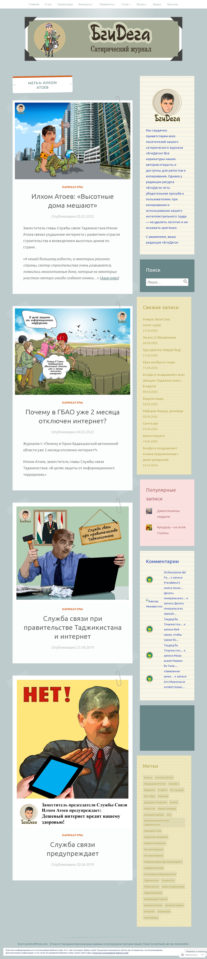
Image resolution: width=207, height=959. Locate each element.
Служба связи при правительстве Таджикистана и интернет (73, 627)
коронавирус (151, 917)
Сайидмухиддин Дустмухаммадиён (163, 862)
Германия (163, 796)
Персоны (172, 4)
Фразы (140, 4)
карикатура (163, 911)
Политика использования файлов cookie (111, 953)
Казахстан (149, 808)
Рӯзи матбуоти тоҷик (159, 362)
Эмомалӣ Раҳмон (174, 905)
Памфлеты (106, 4)
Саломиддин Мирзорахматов (160, 874)
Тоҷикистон (168, 880)
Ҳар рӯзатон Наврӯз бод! (162, 350)
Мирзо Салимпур (167, 808)
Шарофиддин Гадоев (155, 899)
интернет (149, 911)
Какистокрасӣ (154, 436)
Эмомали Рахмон (153, 905)
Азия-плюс (109, 278)
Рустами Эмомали (153, 849)
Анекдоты (85, 4)
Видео (157, 4)
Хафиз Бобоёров (153, 893)
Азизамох (174, 783)
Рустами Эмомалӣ (153, 855)
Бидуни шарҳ (153, 398)
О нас (48, 4)
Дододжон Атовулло (155, 802)
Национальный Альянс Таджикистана (156, 822)
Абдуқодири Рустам (155, 783)
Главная (34, 4)
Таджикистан (151, 880)
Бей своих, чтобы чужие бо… (173, 634)
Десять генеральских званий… (174, 608)
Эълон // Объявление (159, 337)
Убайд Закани (151, 886)
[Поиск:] (167, 282)
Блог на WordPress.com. (33, 943)
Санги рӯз (150, 423)
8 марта (148, 777)
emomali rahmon (164, 777)
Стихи (125, 4)
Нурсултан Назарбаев (156, 837)
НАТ (169, 814)
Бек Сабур (149, 796)
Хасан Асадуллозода (173, 886)
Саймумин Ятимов (153, 868)
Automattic (182, 943)
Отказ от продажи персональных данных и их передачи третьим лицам (96, 943)
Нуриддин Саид (152, 830)
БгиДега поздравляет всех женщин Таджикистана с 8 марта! (164, 380)
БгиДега (162, 790)
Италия (174, 802)
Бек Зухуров (177, 790)
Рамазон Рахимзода (155, 843)
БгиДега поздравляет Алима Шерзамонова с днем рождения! (161, 453)
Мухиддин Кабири (154, 814)
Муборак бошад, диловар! (163, 411)
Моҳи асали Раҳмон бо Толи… (173, 660)
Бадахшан (149, 790)
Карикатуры (65, 4)
